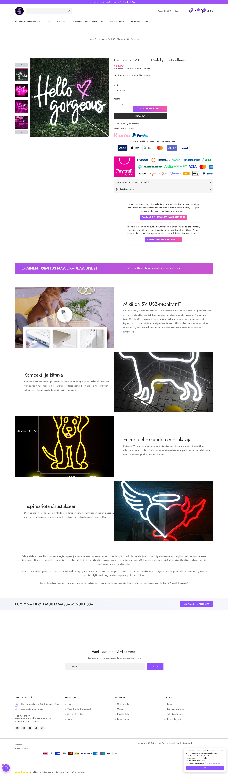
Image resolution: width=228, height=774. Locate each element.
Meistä (120, 708)
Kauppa (134, 21)
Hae (69, 703)
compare (134, 124)
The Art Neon (127, 128)
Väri (116, 85)
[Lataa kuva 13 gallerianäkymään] (21, 122)
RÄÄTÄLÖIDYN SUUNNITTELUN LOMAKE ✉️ (163, 217)
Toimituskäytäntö (174, 719)
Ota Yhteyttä (123, 703)
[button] (207, 11)
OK (205, 768)
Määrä (117, 98)
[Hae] (68, 11)
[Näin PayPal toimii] (140, 135)
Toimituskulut (131, 68)
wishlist (121, 124)
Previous (21, 65)
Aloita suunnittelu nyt (196, 604)
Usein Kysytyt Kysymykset (79, 708)
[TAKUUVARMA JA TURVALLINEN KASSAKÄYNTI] (153, 148)
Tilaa (155, 667)
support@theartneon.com (31, 709)
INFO (147, 21)
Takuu (169, 703)
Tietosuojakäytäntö (175, 708)
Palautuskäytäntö (175, 714)
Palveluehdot (123, 714)
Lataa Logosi (123, 719)
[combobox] (49, 11)
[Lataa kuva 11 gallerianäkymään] (21, 90)
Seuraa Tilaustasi (75, 714)
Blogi (69, 719)
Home (91, 39)
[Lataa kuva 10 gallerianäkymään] (21, 74)
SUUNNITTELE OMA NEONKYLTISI (163, 239)
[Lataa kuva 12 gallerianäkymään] (21, 106)
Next (21, 132)
